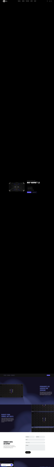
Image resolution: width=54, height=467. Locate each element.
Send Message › (28, 452)
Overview (5, 375)
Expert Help (48, 375)
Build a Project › (34, 192)
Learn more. (4, 465)
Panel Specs (8, 375)
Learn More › (29, 192)
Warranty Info (12, 375)
